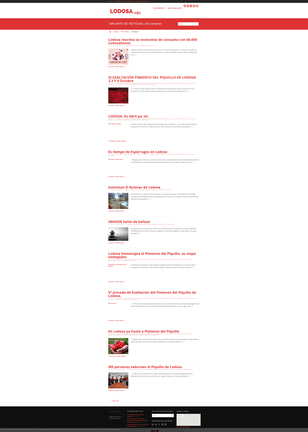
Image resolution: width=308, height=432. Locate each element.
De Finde (144, 83)
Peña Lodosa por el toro (170, 298)
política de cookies (98, 429)
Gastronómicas (182, 83)
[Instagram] (197, 6)
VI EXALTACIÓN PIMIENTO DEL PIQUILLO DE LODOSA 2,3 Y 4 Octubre (152, 79)
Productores (169, 154)
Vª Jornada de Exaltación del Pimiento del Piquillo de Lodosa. (152, 294)
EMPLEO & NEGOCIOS (175, 8)
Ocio (114, 84)
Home (110, 32)
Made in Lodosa (191, 83)
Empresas (150, 224)
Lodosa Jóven (189, 119)
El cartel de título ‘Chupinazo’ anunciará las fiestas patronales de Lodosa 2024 (137, 420)
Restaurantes (126, 84)
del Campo (150, 83)
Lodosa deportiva (180, 119)
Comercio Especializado (131, 190)
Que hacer (119, 84)
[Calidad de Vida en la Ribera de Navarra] (125, 11)
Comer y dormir (132, 259)
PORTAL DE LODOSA (128, 1)
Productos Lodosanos (115, 120)
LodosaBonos (135, 45)
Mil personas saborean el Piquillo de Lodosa (145, 366)
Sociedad (140, 335)
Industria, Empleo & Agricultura (183, 334)
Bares (128, 83)
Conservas (131, 154)
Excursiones (156, 83)
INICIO (111, 1)
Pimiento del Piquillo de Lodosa (182, 259)
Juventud (171, 119)
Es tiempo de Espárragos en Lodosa (137, 151)
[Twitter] (188, 6)
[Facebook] (191, 6)
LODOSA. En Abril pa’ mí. (128, 116)
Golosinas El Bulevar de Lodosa (134, 187)
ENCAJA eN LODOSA (142, 1)
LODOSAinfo (119, 45)
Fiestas (163, 83)
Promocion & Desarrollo (147, 45)
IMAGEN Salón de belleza (129, 221)
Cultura (132, 83)
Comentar (111, 66)
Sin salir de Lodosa (135, 120)
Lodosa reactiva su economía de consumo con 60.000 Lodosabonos (152, 41)
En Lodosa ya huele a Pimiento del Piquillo (143, 331)
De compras (127, 45)
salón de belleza (162, 224)
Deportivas (144, 119)
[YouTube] (194, 6)
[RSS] (185, 6)
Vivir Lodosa (151, 84)
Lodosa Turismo (120, 83)
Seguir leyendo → (120, 66)
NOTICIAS (118, 1)
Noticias (115, 31)
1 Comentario (112, 141)
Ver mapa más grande (183, 427)
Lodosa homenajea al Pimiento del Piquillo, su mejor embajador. (152, 255)
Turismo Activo (135, 84)
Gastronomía (173, 83)
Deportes (137, 119)
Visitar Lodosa (125, 31)
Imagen (155, 224)
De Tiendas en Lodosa (151, 190)
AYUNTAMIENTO (158, 8)
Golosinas (160, 190)
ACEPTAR (155, 430)
